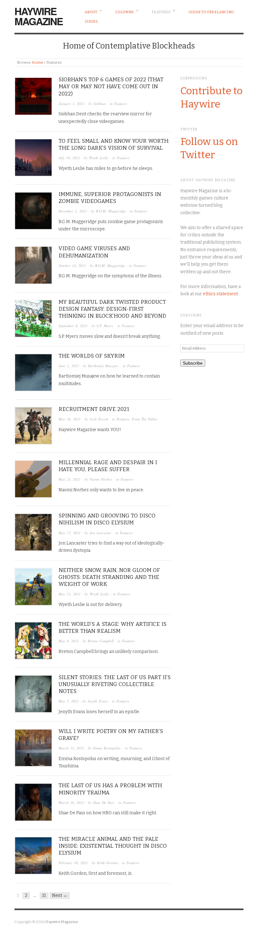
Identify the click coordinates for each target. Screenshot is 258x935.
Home (37, 62)
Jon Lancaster (100, 532)
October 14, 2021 (72, 265)
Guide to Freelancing (211, 12)
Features (161, 12)
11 (44, 895)
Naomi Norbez (101, 479)
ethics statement (220, 294)
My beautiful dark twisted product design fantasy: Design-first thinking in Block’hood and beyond (112, 309)
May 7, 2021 (69, 701)
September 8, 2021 (73, 325)
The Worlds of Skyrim (92, 356)
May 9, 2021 (69, 640)
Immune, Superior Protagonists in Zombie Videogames (110, 198)
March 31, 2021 (71, 748)
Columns (124, 12)
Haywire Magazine (38, 16)
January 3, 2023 (71, 103)
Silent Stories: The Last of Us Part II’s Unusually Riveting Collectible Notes (115, 684)
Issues (91, 21)
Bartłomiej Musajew (103, 365)
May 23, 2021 (70, 479)
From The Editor (145, 419)
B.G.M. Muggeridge (111, 211)
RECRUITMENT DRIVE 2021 (94, 409)
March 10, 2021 (71, 802)
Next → (59, 895)
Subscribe (193, 363)
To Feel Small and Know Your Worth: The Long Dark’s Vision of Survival (114, 144)
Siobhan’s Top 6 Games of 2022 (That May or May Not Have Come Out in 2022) (111, 86)
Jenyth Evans (98, 701)
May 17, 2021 (70, 532)
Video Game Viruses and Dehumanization (94, 252)
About (91, 12)
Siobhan (99, 103)
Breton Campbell (101, 640)
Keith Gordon (107, 862)
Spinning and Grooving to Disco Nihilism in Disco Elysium (107, 519)
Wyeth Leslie (98, 157)
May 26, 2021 (70, 419)
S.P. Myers (105, 325)
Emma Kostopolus (107, 748)
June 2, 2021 (69, 365)
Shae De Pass (104, 802)
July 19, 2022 (69, 157)
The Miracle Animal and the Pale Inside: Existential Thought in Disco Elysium (113, 846)
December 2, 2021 (73, 211)
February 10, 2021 (73, 862)
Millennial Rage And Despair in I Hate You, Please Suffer (108, 466)
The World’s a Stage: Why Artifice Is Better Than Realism (112, 627)
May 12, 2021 (70, 594)
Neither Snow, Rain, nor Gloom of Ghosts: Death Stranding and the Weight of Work (109, 577)
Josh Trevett (99, 419)
